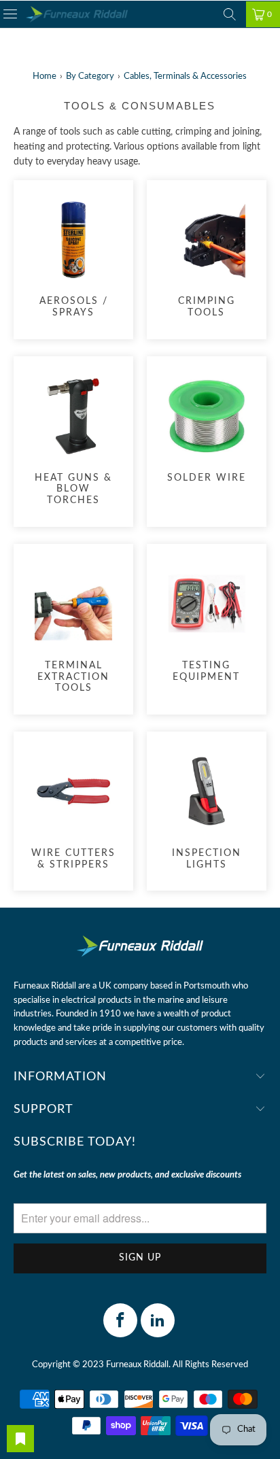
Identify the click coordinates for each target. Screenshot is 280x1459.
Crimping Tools (206, 258)
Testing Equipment (206, 622)
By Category (90, 76)
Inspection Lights (206, 809)
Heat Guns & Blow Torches (73, 440)
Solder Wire (206, 428)
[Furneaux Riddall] (77, 14)
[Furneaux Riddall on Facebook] (120, 1320)
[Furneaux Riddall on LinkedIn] (158, 1320)
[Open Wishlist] (20, 1438)
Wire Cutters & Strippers (73, 809)
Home (44, 76)
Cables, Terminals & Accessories (185, 76)
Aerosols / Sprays (73, 258)
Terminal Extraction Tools (73, 627)
